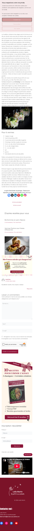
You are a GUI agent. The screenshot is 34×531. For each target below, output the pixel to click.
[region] (17, 16)
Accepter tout (17, 19)
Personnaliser (17, 24)
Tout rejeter (17, 28)
